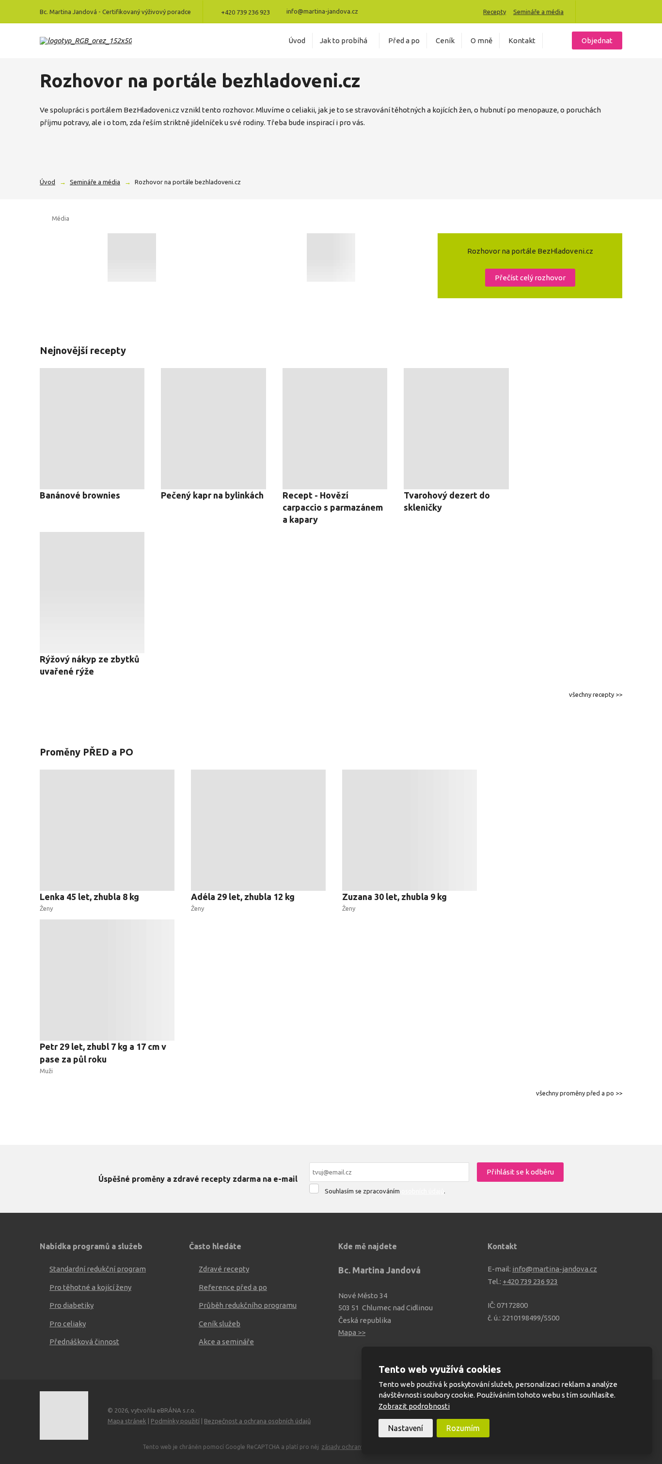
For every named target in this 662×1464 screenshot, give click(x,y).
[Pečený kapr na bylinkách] (213, 428)
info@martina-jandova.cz (554, 1269)
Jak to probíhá (343, 40)
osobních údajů (422, 1191)
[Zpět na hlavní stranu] (86, 41)
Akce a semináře (226, 1341)
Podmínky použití (175, 1420)
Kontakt (522, 40)
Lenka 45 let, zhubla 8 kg (89, 896)
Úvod (296, 40)
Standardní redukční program (97, 1269)
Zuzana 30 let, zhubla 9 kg (394, 896)
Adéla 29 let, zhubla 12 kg (243, 896)
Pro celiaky (67, 1323)
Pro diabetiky (71, 1305)
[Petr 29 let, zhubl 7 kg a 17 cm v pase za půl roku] (107, 980)
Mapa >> (351, 1332)
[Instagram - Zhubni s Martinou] (618, 11)
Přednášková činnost (84, 1341)
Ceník (445, 40)
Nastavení (405, 1428)
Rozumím (463, 1428)
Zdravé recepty (224, 1269)
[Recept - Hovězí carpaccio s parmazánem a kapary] (335, 428)
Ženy (46, 908)
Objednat (597, 40)
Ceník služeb (219, 1323)
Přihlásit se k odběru (520, 1172)
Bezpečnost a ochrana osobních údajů (257, 1420)
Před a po (404, 40)
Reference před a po (233, 1287)
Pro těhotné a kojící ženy (90, 1287)
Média (60, 218)
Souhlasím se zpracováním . (385, 1191)
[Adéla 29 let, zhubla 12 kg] (258, 830)
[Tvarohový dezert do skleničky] (456, 428)
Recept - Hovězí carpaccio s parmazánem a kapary (333, 507)
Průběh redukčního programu (248, 1305)
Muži (46, 1070)
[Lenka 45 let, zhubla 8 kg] (107, 830)
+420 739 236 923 (530, 1281)
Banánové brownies (80, 495)
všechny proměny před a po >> (579, 1093)
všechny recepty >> (595, 694)
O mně (481, 40)
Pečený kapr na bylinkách (212, 495)
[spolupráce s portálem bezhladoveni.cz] (132, 257)
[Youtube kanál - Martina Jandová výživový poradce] (605, 11)
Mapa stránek (127, 1420)
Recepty (494, 11)
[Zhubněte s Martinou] (591, 11)
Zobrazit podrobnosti (414, 1406)
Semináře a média (538, 11)
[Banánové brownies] (92, 428)
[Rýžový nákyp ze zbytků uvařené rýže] (92, 592)
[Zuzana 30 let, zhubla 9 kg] (409, 830)
